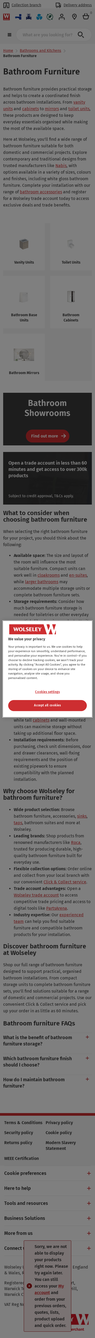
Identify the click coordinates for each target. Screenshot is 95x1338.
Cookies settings (47, 692)
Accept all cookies (47, 705)
